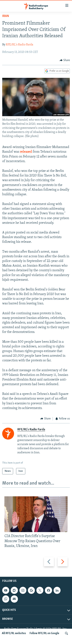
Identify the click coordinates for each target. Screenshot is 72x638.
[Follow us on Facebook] (48, 590)
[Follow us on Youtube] (5, 590)
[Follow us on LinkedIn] (57, 590)
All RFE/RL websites (14, 633)
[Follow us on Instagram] (22, 590)
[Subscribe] (14, 599)
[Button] (65, 60)
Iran (5, 16)
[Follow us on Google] (31, 590)
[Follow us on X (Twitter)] (39, 590)
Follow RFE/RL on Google (44, 633)
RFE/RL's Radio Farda (19, 44)
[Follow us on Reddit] (14, 590)
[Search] (66, 633)
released (26, 152)
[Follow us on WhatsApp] (5, 599)
